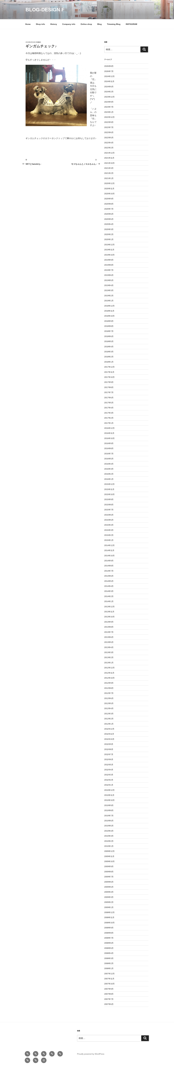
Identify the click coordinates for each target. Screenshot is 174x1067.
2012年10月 (109, 678)
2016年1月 (109, 479)
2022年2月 (109, 148)
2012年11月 (109, 673)
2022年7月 (109, 127)
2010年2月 (109, 841)
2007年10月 (109, 984)
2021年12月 (109, 153)
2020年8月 (109, 204)
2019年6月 (109, 275)
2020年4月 (109, 224)
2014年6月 (109, 576)
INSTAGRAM (131, 24)
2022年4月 (109, 143)
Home (28, 24)
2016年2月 (109, 474)
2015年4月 (109, 525)
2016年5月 (109, 459)
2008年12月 (109, 912)
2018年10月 (109, 316)
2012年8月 (109, 688)
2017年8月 (109, 387)
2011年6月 (108, 759)
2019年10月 (109, 255)
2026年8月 (109, 66)
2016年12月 (109, 428)
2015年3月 (109, 530)
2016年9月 (109, 443)
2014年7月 (109, 571)
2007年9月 (109, 989)
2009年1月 (109, 907)
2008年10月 (109, 923)
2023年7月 (109, 107)
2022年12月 (109, 117)
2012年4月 (109, 708)
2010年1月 (109, 846)
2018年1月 (109, 362)
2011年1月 (108, 785)
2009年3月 (109, 897)
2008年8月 (109, 933)
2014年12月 (109, 545)
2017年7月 (109, 392)
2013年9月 (109, 622)
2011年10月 (109, 739)
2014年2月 (109, 596)
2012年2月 (109, 719)
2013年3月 (109, 652)
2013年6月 (109, 637)
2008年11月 (109, 917)
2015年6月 (109, 515)
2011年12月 (109, 729)
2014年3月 (109, 591)
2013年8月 (109, 627)
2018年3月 (109, 352)
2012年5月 (109, 703)
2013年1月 (109, 663)
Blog (99, 24)
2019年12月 (109, 245)
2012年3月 (109, 714)
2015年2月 (109, 535)
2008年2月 (109, 963)
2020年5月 (109, 219)
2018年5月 (109, 341)
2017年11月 (109, 372)
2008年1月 (109, 968)
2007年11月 (109, 979)
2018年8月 (109, 326)
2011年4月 (108, 770)
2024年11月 (109, 81)
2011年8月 (108, 749)
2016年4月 (109, 464)
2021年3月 (109, 168)
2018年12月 (109, 306)
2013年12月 (109, 606)
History (53, 24)
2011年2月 (108, 780)
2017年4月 (109, 408)
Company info (68, 24)
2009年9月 (109, 866)
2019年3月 (109, 290)
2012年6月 (109, 698)
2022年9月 (109, 122)
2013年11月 (109, 612)
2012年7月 (109, 693)
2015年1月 (109, 540)
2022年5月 (109, 137)
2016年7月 (109, 454)
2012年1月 (109, 724)
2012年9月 (109, 683)
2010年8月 (109, 810)
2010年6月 (109, 821)
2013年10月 (109, 617)
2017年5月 (109, 403)
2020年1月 (109, 239)
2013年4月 (109, 647)
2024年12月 (109, 76)
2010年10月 (109, 800)
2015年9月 (109, 499)
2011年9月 (108, 744)
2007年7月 (109, 999)
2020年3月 (109, 229)
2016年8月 (109, 448)
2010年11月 (109, 795)
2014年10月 (109, 555)
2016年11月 (109, 433)
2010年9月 (109, 805)
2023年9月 (109, 102)
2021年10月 (109, 163)
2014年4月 (109, 586)
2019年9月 (109, 260)
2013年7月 (109, 632)
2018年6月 (109, 336)
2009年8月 (109, 872)
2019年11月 (109, 250)
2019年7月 (109, 270)
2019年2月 (109, 295)
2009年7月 (109, 877)
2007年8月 (109, 994)
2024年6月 (109, 86)
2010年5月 (109, 826)
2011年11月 (109, 734)
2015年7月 (109, 510)
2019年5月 (109, 280)
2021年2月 (109, 173)
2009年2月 (109, 902)
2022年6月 (109, 132)
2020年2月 (109, 234)
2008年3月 (109, 958)
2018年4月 (109, 346)
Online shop (86, 24)
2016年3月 (109, 469)
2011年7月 (108, 754)
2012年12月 (109, 668)
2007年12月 (109, 974)
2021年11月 (109, 158)
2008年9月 (109, 928)
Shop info (40, 24)
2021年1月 (109, 178)
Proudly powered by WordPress (90, 1054)
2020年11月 (109, 188)
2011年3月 (108, 775)
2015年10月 (109, 494)
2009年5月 (109, 887)
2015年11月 (109, 489)
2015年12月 (109, 484)
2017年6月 (109, 397)
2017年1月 (109, 423)
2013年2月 (109, 657)
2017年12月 (109, 367)
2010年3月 (109, 836)
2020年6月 (109, 214)
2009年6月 (109, 882)
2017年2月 (109, 418)
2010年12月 (109, 790)
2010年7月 (109, 815)
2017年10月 (109, 377)
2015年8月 (109, 505)
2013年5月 (109, 642)
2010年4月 (109, 831)
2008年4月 (109, 953)
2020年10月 (109, 194)
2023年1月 (109, 112)
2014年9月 (109, 561)
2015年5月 (109, 520)
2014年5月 (109, 581)
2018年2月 (109, 357)
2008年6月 (109, 943)
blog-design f (45, 9)
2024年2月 (109, 92)
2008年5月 (109, 948)
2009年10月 (109, 861)
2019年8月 (109, 265)
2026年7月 (109, 71)
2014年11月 (109, 550)
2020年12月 (109, 183)
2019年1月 (109, 301)
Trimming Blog (113, 24)
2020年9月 (109, 199)
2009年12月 (109, 851)
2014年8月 (109, 566)
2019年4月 (109, 285)
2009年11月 (109, 856)
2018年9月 (109, 321)
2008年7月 (109, 938)
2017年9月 (109, 382)
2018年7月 (109, 331)
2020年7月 (109, 209)
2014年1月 (109, 601)
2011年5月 (108, 765)
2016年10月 (109, 438)
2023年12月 (109, 97)
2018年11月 (109, 311)
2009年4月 (109, 892)
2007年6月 (109, 1004)
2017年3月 (109, 413)
